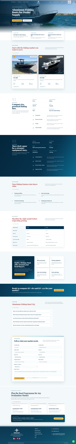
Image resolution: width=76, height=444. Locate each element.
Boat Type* (40, 354)
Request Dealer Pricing (17, 20)
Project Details (16, 369)
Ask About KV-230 (42, 86)
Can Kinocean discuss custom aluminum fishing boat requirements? (26, 318)
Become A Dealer (56, 2)
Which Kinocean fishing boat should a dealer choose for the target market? (27, 314)
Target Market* (40, 359)
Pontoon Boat (13, 2)
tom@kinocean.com (36, 377)
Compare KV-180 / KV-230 (27, 20)
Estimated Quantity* (17, 359)
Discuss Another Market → (59, 418)
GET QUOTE (74, 3)
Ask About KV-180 (16, 86)
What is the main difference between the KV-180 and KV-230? (24, 311)
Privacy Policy (66, 443)
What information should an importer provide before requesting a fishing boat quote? (29, 321)
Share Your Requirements (20, 274)
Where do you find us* (17, 364)
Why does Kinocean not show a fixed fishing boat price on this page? (26, 325)
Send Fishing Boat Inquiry (19, 378)
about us (50, 2)
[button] (24, 64)
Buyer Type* (16, 354)
